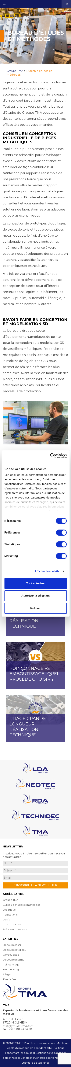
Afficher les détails (46, 571)
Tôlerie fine (9, 979)
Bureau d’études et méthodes (21, 904)
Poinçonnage (11, 964)
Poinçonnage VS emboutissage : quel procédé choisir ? (34, 674)
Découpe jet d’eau (14, 949)
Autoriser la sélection (35, 595)
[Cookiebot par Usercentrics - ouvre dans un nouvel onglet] (50, 455)
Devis (6, 919)
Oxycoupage (11, 954)
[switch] (61, 533)
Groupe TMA (10, 899)
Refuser (35, 608)
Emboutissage (11, 969)
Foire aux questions (15, 929)
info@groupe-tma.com (18, 1026)
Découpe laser (12, 944)
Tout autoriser (35, 583)
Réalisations (10, 914)
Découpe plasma (13, 959)
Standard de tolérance (36, 1062)
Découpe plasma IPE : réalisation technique (35, 621)
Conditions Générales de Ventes (40, 1057)
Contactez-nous (13, 924)
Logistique (9, 909)
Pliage (7, 974)
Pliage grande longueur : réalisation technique (27, 726)
